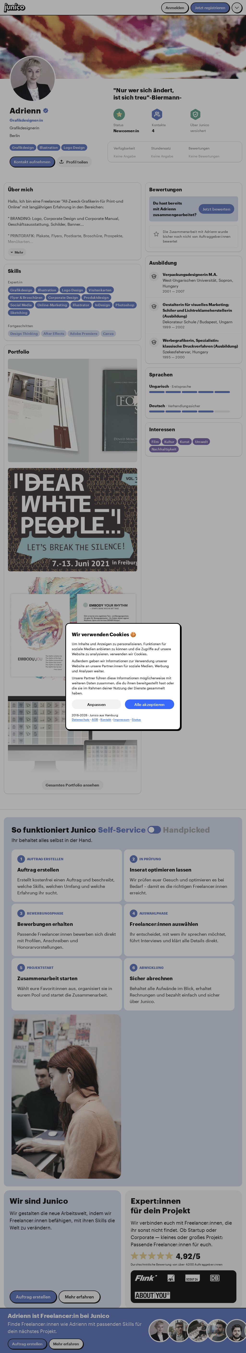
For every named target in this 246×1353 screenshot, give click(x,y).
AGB (95, 719)
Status (136, 719)
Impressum (121, 719)
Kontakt (105, 719)
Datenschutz (81, 719)
